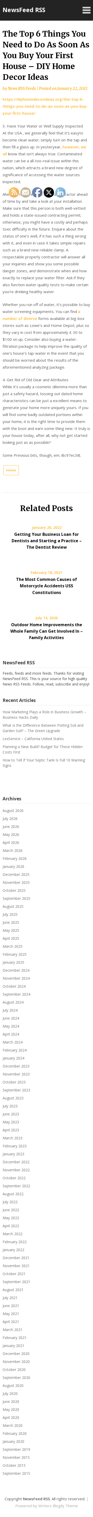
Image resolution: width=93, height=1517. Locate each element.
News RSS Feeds (22, 88)
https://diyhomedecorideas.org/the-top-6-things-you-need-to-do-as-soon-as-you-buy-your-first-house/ (45, 106)
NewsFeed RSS (24, 10)
